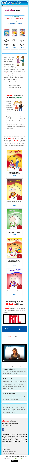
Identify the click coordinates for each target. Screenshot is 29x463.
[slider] (22, 329)
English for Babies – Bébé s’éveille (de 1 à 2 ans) (14, 41)
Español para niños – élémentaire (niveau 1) (14, 173)
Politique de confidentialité (8, 453)
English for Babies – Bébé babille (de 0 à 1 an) (6, 41)
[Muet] (19, 329)
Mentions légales (6, 449)
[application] (14, 329)
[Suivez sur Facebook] (3, 429)
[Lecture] (5, 329)
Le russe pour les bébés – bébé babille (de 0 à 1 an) (14, 291)
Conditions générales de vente (9, 451)
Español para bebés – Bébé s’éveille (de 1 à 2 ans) (14, 261)
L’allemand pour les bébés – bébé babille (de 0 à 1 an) (14, 202)
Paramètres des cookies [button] (17, 458)
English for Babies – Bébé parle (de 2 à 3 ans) (22, 41)
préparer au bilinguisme (16, 23)
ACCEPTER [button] (14, 460)
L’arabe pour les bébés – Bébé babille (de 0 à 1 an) (14, 231)
